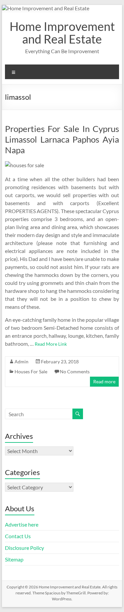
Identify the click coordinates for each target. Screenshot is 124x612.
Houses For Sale (31, 371)
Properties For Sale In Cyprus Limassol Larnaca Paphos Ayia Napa (62, 139)
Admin (21, 361)
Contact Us (18, 536)
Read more (104, 381)
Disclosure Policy (24, 548)
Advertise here (21, 524)
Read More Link (51, 344)
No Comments (75, 371)
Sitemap (14, 559)
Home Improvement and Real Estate (62, 32)
